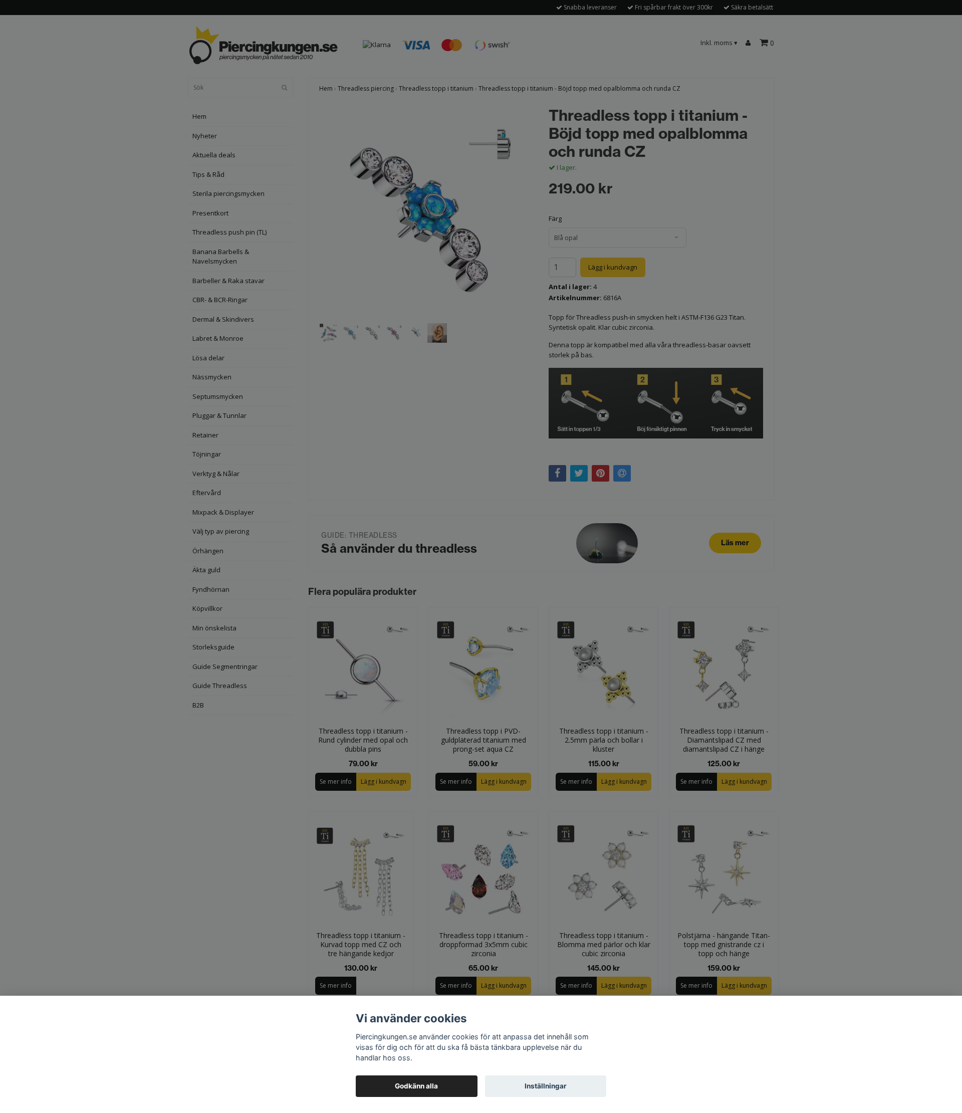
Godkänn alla (416, 1086)
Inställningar (546, 1086)
